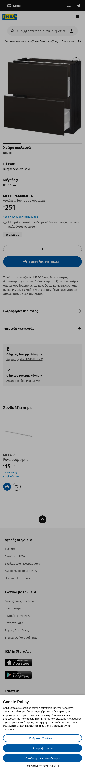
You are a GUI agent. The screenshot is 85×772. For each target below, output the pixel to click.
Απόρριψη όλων (43, 748)
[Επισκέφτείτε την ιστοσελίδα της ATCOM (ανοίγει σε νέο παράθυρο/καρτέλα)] (42, 766)
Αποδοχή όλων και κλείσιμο (43, 758)
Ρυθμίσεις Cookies (40, 738)
